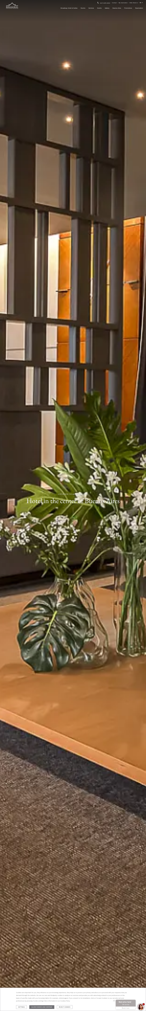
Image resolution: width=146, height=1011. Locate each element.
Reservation (139, 8)
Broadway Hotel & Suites (69, 8)
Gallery (107, 8)
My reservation (123, 2)
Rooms (83, 8)
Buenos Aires (117, 8)
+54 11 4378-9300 (105, 3)
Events (99, 8)
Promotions (128, 8)
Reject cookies (64, 1007)
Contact (114, 2)
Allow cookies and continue (41, 1007)
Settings (21, 1007)
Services (91, 8)
